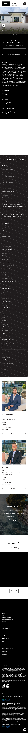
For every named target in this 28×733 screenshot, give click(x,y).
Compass (14, 667)
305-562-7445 (5, 424)
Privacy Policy (18, 696)
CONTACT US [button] (14, 521)
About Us (4, 615)
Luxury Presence (15, 694)
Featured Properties (6, 617)
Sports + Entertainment (7, 619)
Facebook (4, 651)
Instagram (4, 654)
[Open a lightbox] (3, 25)
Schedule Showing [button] (14, 54)
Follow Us (14, 548)
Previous (4, 30)
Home (3, 613)
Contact (14, 433)
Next (7, 30)
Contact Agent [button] (14, 50)
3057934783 (5, 479)
